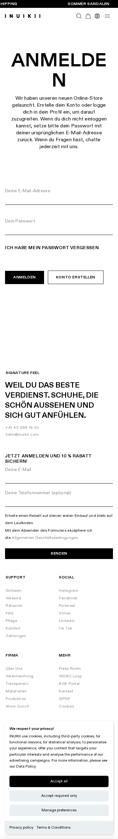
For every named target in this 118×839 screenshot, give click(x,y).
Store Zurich (17, 706)
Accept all (59, 781)
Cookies (66, 706)
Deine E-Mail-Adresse (27, 190)
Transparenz (17, 683)
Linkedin (67, 620)
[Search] (79, 16)
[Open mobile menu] (107, 16)
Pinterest (67, 605)
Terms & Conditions (53, 827)
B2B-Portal (69, 683)
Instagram (68, 590)
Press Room (70, 668)
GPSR (64, 698)
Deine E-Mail (18, 469)
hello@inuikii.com (22, 434)
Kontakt (66, 691)
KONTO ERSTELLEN (75, 277)
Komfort (13, 628)
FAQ (10, 613)
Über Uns (14, 668)
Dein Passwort (20, 221)
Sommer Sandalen (89, 4)
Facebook (68, 598)
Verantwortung (20, 676)
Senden (59, 553)
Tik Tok (65, 628)
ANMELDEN (24, 277)
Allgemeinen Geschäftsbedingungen (45, 537)
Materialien (16, 691)
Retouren (14, 605)
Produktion (16, 698)
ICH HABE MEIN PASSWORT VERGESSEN (52, 247)
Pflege (11, 620)
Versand (13, 598)
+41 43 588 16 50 (22, 427)
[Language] (97, 16)
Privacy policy (21, 827)
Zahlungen (16, 636)
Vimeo (65, 613)
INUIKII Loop (70, 676)
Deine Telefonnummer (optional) (38, 492)
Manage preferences (59, 810)
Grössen (13, 590)
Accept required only (59, 795)
